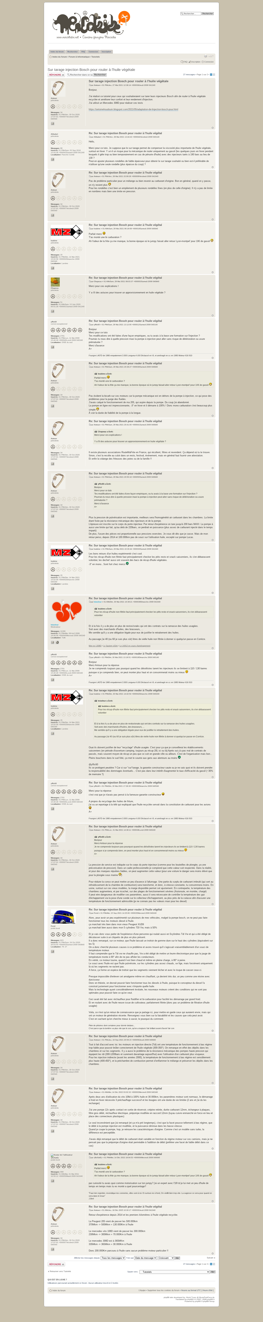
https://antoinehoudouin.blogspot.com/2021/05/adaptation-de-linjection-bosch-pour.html (133, 109)
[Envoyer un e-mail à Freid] (52, 951)
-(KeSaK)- (98, 1157)
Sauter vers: (132, 1272)
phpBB (198, 1301)
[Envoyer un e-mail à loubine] (52, 268)
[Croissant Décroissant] (169, 1258)
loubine (97, 229)
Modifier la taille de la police (211, 56)
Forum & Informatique (79, 57)
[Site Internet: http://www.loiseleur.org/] (57, 642)
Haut (213, 128)
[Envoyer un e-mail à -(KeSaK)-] (52, 1181)
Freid (96, 913)
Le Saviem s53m (110, 646)
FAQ (185, 62)
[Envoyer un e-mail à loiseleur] (52, 642)
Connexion (209, 62)
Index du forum (59, 57)
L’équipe (142, 1290)
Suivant (210, 1258)
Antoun (97, 85)
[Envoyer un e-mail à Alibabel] (52, 159)
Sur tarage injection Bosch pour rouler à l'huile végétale (91, 70)
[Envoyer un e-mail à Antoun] (52, 123)
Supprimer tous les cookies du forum (163, 1290)
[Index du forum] (91, 24)
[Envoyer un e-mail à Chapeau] (52, 311)
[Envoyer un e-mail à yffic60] (52, 347)
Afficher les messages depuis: (87, 1258)
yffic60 (97, 325)
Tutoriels (95, 57)
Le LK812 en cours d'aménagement (135, 646)
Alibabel (97, 137)
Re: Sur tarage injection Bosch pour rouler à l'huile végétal (125, 133)
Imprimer (206, 56)
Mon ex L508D (95, 646)
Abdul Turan (191, 1297)
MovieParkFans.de (207, 1297)
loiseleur (98, 602)
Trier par (130, 1258)
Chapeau (98, 281)
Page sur (202, 74)
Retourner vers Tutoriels (60, 1271)
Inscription (195, 62)
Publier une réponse (56, 74)
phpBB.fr (191, 1299)
